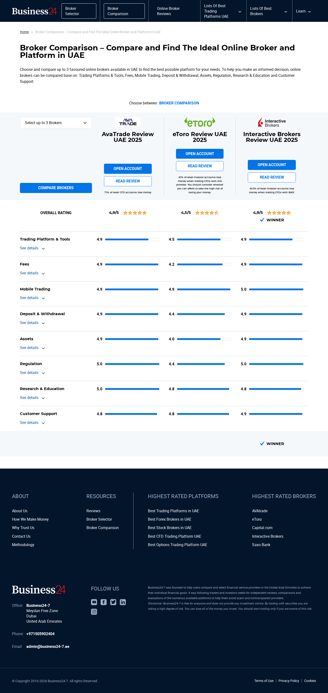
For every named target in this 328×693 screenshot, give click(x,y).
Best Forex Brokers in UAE (169, 519)
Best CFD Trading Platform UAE (174, 536)
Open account (128, 168)
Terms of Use (263, 680)
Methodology (23, 544)
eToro (257, 519)
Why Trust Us (23, 527)
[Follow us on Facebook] (104, 602)
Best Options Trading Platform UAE (177, 544)
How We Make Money (30, 519)
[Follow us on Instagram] (94, 612)
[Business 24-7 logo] (39, 589)
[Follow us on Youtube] (94, 602)
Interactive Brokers (267, 536)
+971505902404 (40, 633)
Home (24, 32)
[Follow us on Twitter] (113, 602)
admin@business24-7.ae (47, 646)
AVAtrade (259, 510)
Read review (128, 181)
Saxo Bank (261, 544)
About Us (19, 510)
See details (29, 248)
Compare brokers (56, 187)
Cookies (310, 680)
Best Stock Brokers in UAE (170, 527)
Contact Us (21, 536)
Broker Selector (99, 519)
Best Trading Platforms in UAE (173, 510)
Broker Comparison (179, 103)
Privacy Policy (289, 680)
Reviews (93, 510)
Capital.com (262, 527)
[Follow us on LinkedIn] (123, 602)
